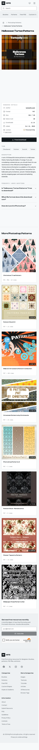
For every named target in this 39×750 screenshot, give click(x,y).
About (4, 702)
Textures (24, 680)
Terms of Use (6, 724)
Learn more (8, 132)
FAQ (3, 711)
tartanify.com (30, 108)
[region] (19, 52)
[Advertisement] (19, 85)
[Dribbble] (22, 667)
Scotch (24, 149)
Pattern (16, 149)
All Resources (25, 690)
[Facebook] (4, 667)
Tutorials (24, 683)
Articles (23, 686)
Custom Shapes (7, 686)
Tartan (32, 149)
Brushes (5, 14)
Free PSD (23, 14)
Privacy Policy (6, 718)
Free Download (20, 140)
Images (23, 677)
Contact (4, 705)
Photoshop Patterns (14, 23)
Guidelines (5, 715)
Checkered (6, 149)
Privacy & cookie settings (19, 737)
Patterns (14, 14)
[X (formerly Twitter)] (10, 667)
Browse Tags (25, 693)
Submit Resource (7, 708)
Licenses (4, 721)
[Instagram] (16, 667)
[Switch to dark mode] (29, 3)
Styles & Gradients (8, 690)
